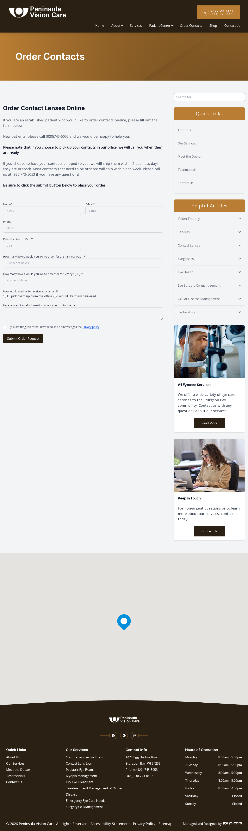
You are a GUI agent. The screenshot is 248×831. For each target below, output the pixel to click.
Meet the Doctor (190, 156)
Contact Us (232, 25)
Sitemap (165, 823)
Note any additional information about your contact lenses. (40, 305)
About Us (184, 130)
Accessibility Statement (110, 823)
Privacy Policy (144, 823)
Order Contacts (191, 25)
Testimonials (187, 170)
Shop (213, 25)
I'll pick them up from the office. (29, 296)
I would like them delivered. (76, 296)
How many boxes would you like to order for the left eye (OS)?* (43, 274)
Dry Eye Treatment (79, 782)
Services (136, 25)
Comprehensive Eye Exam (84, 757)
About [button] (115, 25)
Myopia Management (81, 776)
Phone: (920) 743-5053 (142, 769)
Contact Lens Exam (79, 763)
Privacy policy (91, 327)
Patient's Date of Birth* (18, 239)
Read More (209, 423)
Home (99, 25)
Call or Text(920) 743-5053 (222, 12)
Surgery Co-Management (84, 807)
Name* (7, 204)
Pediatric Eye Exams (80, 769)
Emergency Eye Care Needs (85, 800)
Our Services (187, 143)
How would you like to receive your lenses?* (31, 291)
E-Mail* (90, 204)
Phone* (8, 221)
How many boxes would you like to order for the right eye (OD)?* (44, 256)
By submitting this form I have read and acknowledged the (54, 327)
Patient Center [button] (159, 25)
